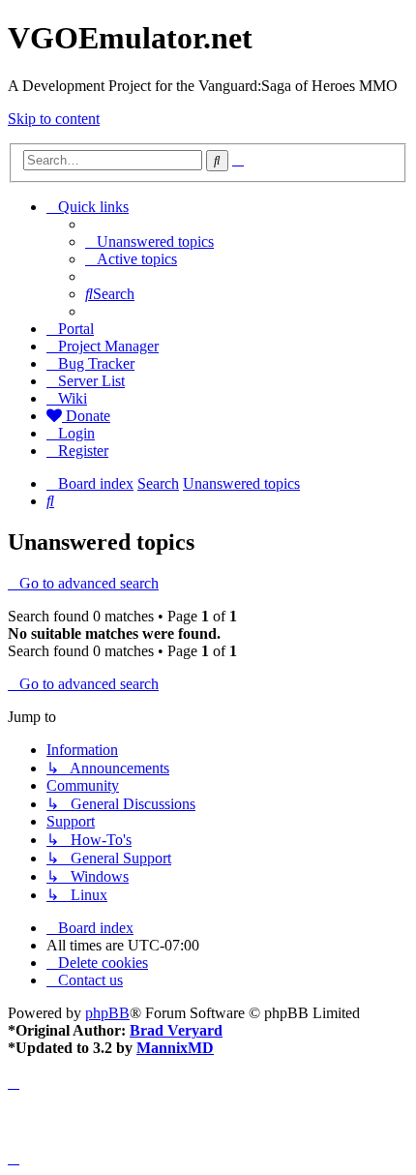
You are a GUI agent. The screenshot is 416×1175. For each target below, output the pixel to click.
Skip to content (54, 118)
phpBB (107, 1013)
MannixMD (175, 1047)
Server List (91, 381)
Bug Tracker (96, 363)
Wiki (72, 398)
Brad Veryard (176, 1030)
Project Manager (108, 346)
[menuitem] (149, 241)
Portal (76, 328)
